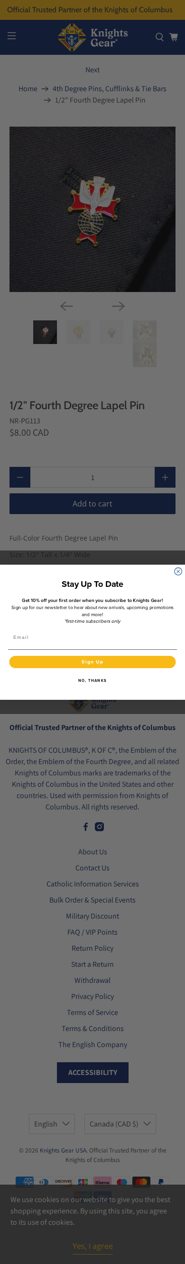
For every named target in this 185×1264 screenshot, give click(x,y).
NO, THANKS (92, 680)
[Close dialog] (178, 571)
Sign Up (92, 661)
